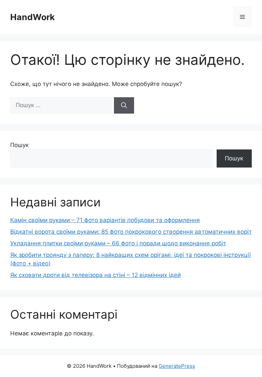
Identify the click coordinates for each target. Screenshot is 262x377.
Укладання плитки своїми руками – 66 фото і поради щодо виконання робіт (118, 243)
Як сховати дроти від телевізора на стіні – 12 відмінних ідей (95, 275)
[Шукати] (124, 105)
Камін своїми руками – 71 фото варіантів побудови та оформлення (105, 220)
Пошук (19, 145)
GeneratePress (177, 366)
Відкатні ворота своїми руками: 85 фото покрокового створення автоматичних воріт (131, 231)
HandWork (32, 17)
